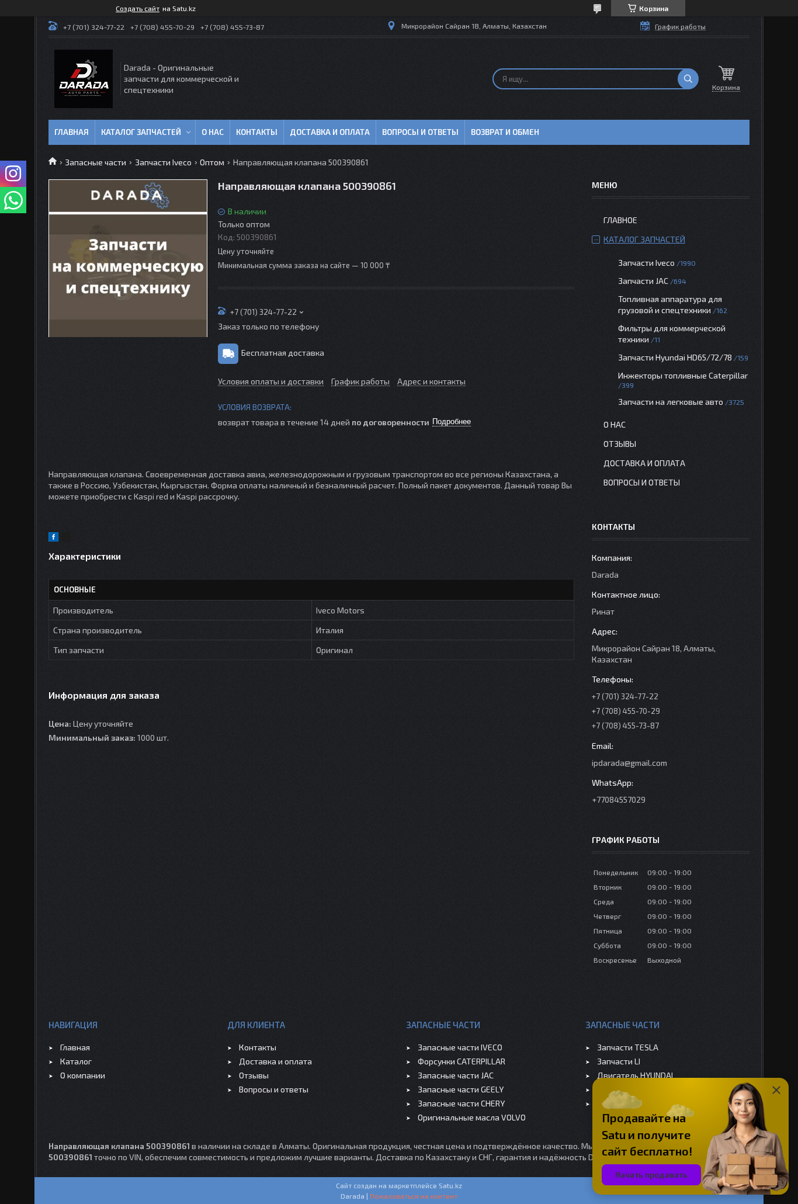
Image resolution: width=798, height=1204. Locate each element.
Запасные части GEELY (461, 1089)
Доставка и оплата (330, 132)
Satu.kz (450, 1185)
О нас (213, 132)
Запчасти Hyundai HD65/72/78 (675, 357)
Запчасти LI (618, 1061)
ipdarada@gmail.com (629, 763)
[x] (66, 538)
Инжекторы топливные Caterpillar (683, 375)
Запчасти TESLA (627, 1047)
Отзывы (619, 444)
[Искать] (688, 78)
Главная (71, 132)
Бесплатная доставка (282, 352)
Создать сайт (137, 8)
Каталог (76, 1061)
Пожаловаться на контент (413, 1196)
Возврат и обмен (505, 132)
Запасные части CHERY (461, 1103)
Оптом (212, 162)
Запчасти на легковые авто (670, 402)
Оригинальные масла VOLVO (472, 1117)
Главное (620, 220)
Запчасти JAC (643, 281)
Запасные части (95, 162)
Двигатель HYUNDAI (635, 1075)
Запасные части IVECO (460, 1047)
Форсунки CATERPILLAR (461, 1061)
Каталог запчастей (141, 132)
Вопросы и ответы (420, 132)
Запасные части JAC (456, 1075)
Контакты (256, 132)
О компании (82, 1075)
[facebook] (53, 538)
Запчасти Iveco (163, 162)
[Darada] (83, 79)
